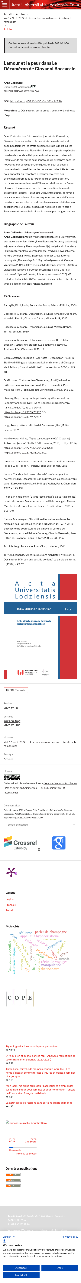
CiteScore (31, 1140)
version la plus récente (36, 47)
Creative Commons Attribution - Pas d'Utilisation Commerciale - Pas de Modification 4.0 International (40, 788)
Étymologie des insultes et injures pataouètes (32, 1046)
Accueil (7, 14)
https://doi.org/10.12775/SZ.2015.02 (25, 447)
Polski (9, 910)
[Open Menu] (4, 4)
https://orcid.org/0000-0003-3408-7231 (21, 91)
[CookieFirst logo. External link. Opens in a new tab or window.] (4, 1241)
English (10, 899)
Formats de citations (17, 824)
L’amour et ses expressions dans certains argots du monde (39, 1102)
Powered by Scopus (26, 1153)
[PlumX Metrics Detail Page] (11, 872)
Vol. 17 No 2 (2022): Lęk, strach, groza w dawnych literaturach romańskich (37, 20)
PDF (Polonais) (17, 690)
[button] (9, 1236)
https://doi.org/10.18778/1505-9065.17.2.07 (36, 101)
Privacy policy (70, 1236)
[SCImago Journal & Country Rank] (26, 1122)
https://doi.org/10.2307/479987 (22, 412)
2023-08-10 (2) (12, 721)
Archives (20, 14)
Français (11, 904)
